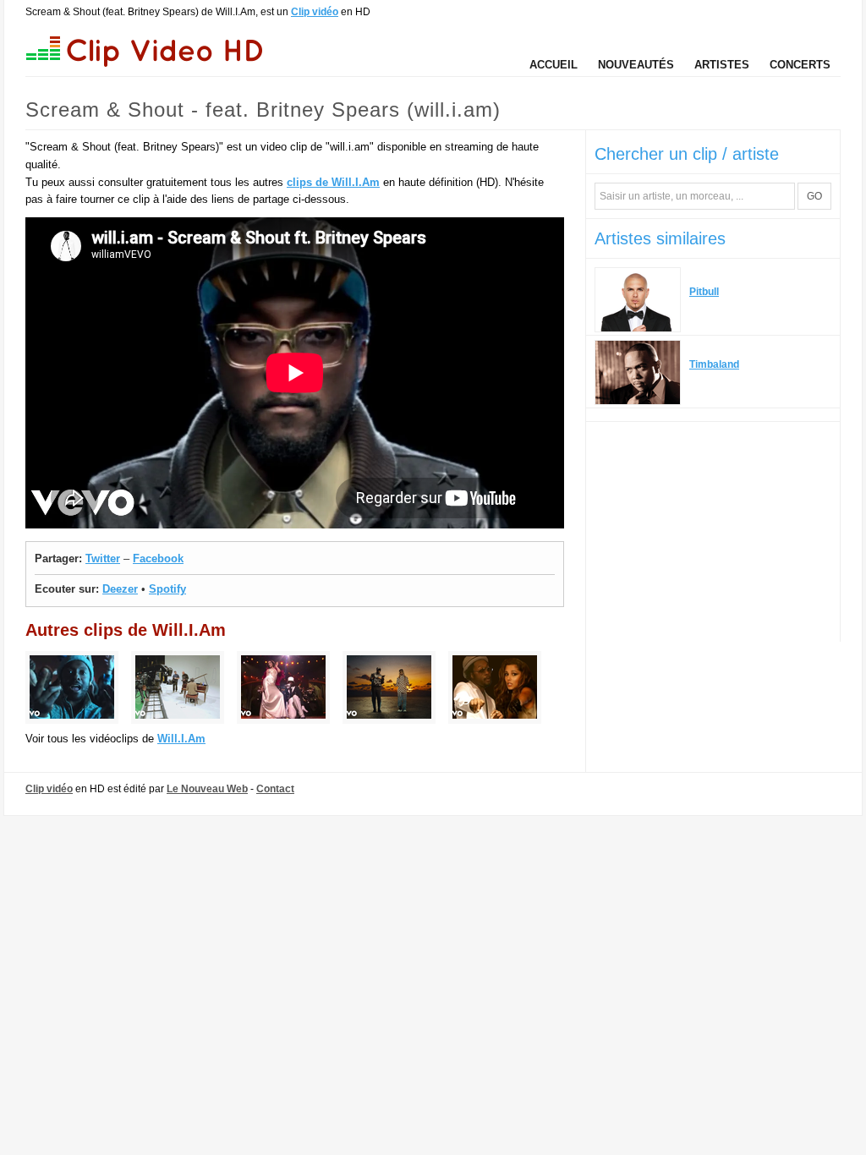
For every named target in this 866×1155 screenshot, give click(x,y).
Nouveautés (636, 64)
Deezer (120, 589)
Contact (275, 789)
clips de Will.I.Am (333, 182)
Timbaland (714, 364)
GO (814, 196)
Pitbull (704, 292)
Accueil (553, 64)
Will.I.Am (181, 738)
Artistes (721, 64)
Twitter (102, 558)
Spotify (167, 589)
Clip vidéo (314, 12)
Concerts (800, 64)
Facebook (158, 558)
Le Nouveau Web (207, 789)
